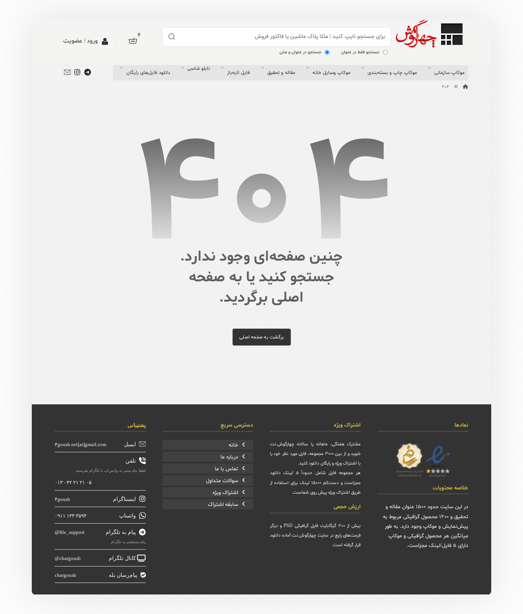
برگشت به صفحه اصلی (261, 337)
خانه (233, 445)
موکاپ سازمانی (449, 72)
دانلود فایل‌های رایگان (148, 72)
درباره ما (229, 457)
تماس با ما (226, 469)
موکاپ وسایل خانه (331, 72)
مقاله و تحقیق (281, 72)
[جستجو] (172, 37)
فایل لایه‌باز (238, 72)
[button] (133, 40)
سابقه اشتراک (223, 504)
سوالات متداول (222, 480)
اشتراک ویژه (225, 492)
